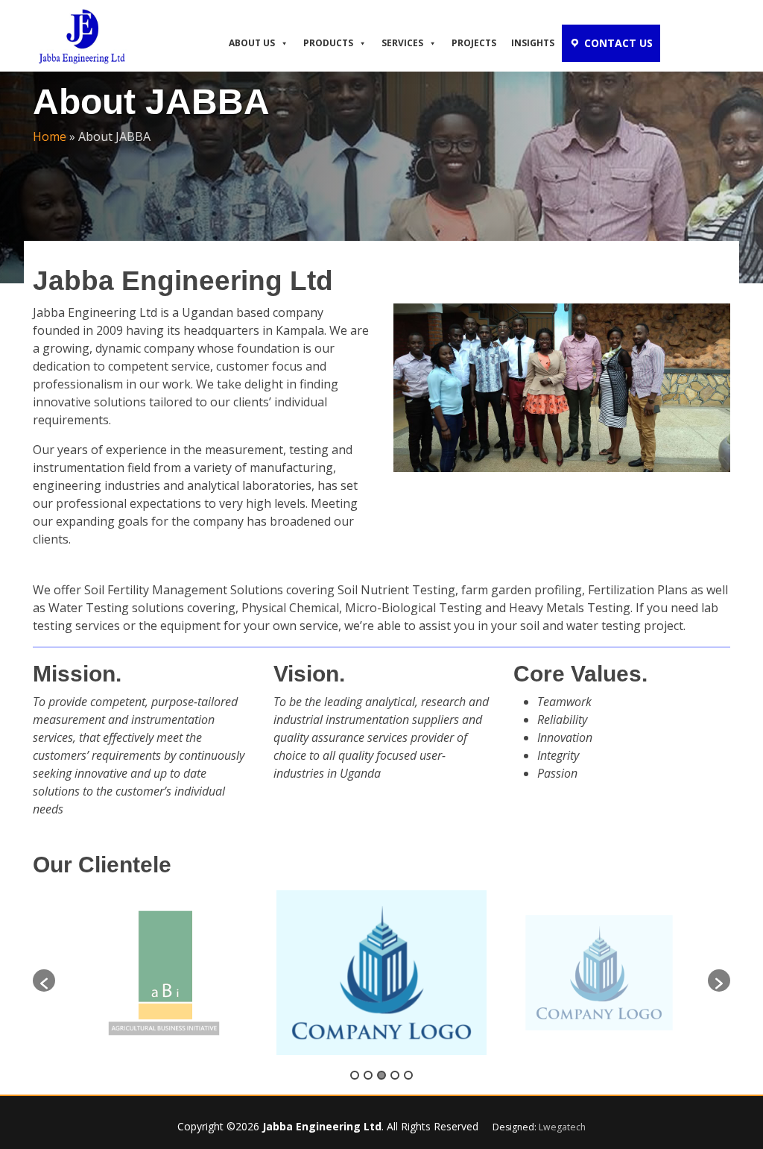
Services (402, 43)
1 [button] (354, 1075)
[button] (44, 980)
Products (328, 43)
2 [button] (368, 1075)
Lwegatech (562, 1127)
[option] (163, 973)
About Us (252, 43)
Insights (532, 43)
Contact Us (618, 43)
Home (49, 136)
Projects (474, 43)
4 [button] (394, 1075)
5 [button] (408, 1075)
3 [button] (381, 1075)
